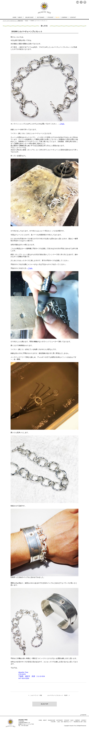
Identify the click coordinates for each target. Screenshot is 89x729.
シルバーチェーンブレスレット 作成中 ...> (58, 695)
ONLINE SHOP (29, 17)
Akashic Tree (73, 725)
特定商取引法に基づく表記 (80, 721)
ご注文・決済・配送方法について (64, 721)
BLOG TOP (44, 704)
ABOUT (20, 17)
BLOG (57, 17)
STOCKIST (50, 17)
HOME (14, 17)
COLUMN (53, 721)
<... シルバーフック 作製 (35, 695)
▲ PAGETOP (83, 714)
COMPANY (64, 17)
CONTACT (73, 17)
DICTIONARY (40, 17)
